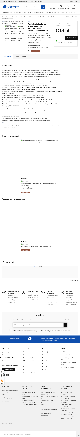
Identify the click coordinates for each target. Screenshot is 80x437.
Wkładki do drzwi (62, 12)
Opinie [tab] (24, 56)
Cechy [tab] (17, 56)
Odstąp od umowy (9, 369)
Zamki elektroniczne (38, 12)
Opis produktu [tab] (8, 56)
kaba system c (35, 50)
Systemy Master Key (9, 12)
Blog (75, 12)
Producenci (8, 262)
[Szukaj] (43, 7)
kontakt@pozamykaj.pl (51, 340)
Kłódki (70, 12)
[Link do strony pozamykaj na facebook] (29, 338)
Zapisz (65, 325)
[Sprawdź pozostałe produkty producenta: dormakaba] (32, 22)
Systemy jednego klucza (23, 12)
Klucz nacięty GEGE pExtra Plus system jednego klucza (36, 246)
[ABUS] (40, 272)
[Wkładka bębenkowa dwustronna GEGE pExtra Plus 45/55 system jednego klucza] (14, 23)
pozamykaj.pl (10, 434)
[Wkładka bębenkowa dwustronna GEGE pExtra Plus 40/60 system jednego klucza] (40, 158)
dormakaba (37, 45)
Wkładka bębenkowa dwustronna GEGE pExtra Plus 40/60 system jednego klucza (38, 184)
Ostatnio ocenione (7, 423)
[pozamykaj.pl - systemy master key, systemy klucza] (11, 7)
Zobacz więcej (74, 280)
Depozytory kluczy (50, 12)
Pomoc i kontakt (73, 1)
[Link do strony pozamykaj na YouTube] (7, 375)
